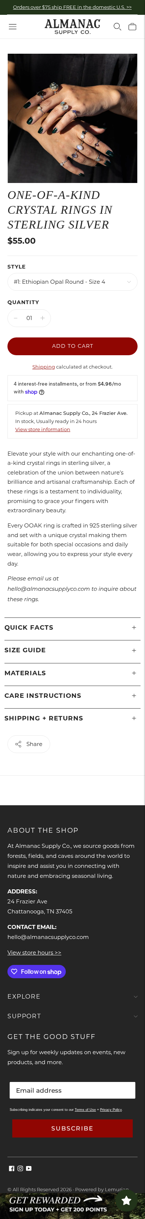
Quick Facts (29, 627)
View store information (42, 429)
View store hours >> (34, 952)
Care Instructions (42, 695)
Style (16, 266)
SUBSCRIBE (72, 1128)
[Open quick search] (117, 27)
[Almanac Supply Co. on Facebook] (11, 1169)
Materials (25, 673)
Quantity (23, 302)
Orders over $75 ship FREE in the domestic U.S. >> (72, 7)
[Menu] (12, 27)
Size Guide (25, 650)
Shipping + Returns (43, 718)
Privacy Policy (111, 1110)
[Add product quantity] (43, 318)
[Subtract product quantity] (15, 318)
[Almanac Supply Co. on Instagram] (20, 1169)
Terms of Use (85, 1110)
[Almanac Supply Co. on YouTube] (29, 1169)
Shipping (43, 367)
